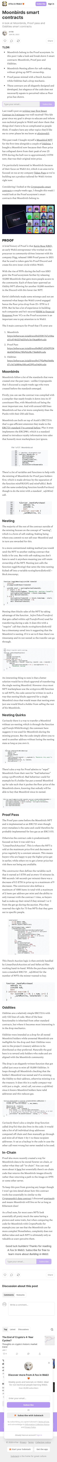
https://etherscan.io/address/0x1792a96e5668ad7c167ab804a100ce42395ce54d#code (30, 362)
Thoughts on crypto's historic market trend (19, 1345)
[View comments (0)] (11, 41)
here (19, 1169)
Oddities (46, 144)
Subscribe (41, 4)
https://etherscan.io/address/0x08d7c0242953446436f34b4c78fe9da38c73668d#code (30, 350)
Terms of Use (43, 1421)
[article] (28, 1345)
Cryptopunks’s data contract (16, 1198)
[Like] (5, 41)
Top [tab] (5, 1329)
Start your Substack (21, 1449)
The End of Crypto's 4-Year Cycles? (17, 1339)
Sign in (51, 4)
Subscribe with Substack (30, 1415)
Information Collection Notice (37, 1424)
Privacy (23, 1442)
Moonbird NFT (44, 140)
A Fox (11, 32)
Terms (31, 1442)
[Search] (52, 1329)
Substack (15, 1456)
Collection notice (43, 1442)
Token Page (40, 173)
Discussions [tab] (23, 1329)
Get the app (42, 1449)
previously (49, 1198)
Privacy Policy (30, 1427)
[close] (49, 1363)
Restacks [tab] (20, 1295)
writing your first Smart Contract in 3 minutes (24, 113)
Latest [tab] (12, 1329)
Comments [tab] (9, 1295)
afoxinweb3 (43, 133)
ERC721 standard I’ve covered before (21, 428)
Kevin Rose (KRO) (43, 246)
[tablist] (14, 1295)
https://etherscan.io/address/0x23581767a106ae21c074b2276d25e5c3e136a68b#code (30, 338)
